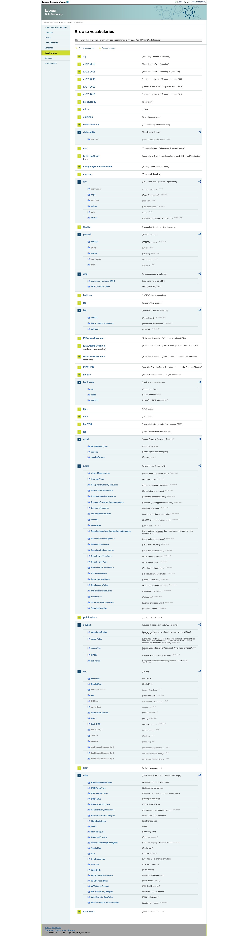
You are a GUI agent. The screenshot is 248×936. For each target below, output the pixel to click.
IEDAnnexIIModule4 (94, 356)
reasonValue (96, 639)
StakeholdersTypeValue (101, 591)
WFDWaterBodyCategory (102, 892)
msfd (86, 439)
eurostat (87, 174)
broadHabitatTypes (99, 446)
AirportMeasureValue (100, 473)
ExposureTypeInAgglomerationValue (107, 502)
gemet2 (87, 234)
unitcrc (94, 218)
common (88, 117)
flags (93, 195)
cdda (86, 109)
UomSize (95, 864)
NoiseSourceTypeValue (101, 556)
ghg (85, 274)
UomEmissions (98, 859)
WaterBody (96, 870)
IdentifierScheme (98, 821)
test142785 (95, 724)
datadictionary (91, 124)
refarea (94, 206)
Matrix (94, 826)
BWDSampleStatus (99, 793)
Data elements (51, 43)
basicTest (95, 679)
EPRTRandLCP (91, 156)
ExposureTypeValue (100, 508)
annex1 (94, 318)
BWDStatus (96, 799)
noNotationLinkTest (99, 713)
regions (94, 452)
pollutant (95, 329)
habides (87, 295)
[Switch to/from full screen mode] (189, 2)
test (85, 671)
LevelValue (96, 525)
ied (85, 310)
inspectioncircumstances (102, 323)
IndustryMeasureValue (101, 514)
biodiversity (89, 102)
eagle (93, 395)
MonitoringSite (97, 832)
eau (92, 695)
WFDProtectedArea (99, 881)
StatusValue (96, 597)
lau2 (85, 416)
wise (85, 775)
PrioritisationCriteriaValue (102, 568)
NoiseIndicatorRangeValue (103, 539)
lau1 (85, 409)
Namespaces (51, 63)
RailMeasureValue (99, 573)
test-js (93, 718)
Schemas (49, 48)
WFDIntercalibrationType (102, 875)
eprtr (85, 148)
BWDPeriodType (98, 788)
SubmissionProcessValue (102, 602)
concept (94, 242)
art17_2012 (89, 87)
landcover (88, 382)
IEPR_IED (88, 367)
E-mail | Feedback (53, 927)
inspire (87, 374)
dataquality (89, 132)
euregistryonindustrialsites (98, 166)
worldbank (89, 911)
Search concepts (108, 48)
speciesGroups (97, 457)
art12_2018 (89, 71)
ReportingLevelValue (100, 579)
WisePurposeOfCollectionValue (105, 902)
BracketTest (96, 684)
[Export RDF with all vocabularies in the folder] (199, 132)
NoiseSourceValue (99, 562)
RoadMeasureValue (99, 585)
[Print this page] (185, 2)
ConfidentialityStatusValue (103, 810)
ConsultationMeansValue (102, 490)
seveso (87, 625)
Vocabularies (51, 53)
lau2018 (87, 424)
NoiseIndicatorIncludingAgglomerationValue (111, 531)
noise (86, 466)
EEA (56, 2)
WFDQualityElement (100, 886)
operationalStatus (99, 632)
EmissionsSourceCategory (103, 815)
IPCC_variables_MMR (100, 286)
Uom (93, 854)
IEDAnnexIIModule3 (94, 346)
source (94, 253)
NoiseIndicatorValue (100, 544)
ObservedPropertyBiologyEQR (104, 843)
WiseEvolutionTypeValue (102, 897)
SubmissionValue (99, 608)
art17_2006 (89, 79)
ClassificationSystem (100, 804)
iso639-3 (94, 520)
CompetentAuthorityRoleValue (104, 485)
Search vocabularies (87, 48)
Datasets (49, 32)
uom (85, 768)
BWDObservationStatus (101, 783)
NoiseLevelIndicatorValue (102, 550)
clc (92, 389)
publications (90, 617)
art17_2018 (89, 94)
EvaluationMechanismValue (103, 496)
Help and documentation (56, 27)
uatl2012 (94, 400)
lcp (85, 432)
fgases (87, 227)
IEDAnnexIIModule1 (94, 338)
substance (95, 661)
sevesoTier (96, 648)
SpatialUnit (96, 848)
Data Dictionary (66, 22)
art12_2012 (89, 64)
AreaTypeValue (97, 479)
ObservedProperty (99, 837)
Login (180, 2)
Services (48, 58)
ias (84, 303)
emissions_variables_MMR (103, 281)
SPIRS (94, 655)
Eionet (56, 22)
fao (85, 181)
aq (84, 56)
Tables (48, 37)
